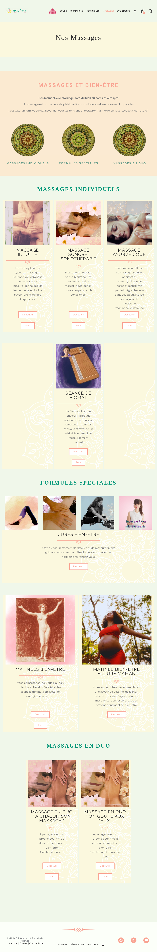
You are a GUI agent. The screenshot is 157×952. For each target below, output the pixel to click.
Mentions (13, 943)
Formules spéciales (78, 163)
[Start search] (150, 11)
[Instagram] (133, 940)
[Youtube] (146, 940)
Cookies (23, 943)
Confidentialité (36, 943)
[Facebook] (121, 940)
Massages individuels (27, 163)
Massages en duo (129, 163)
